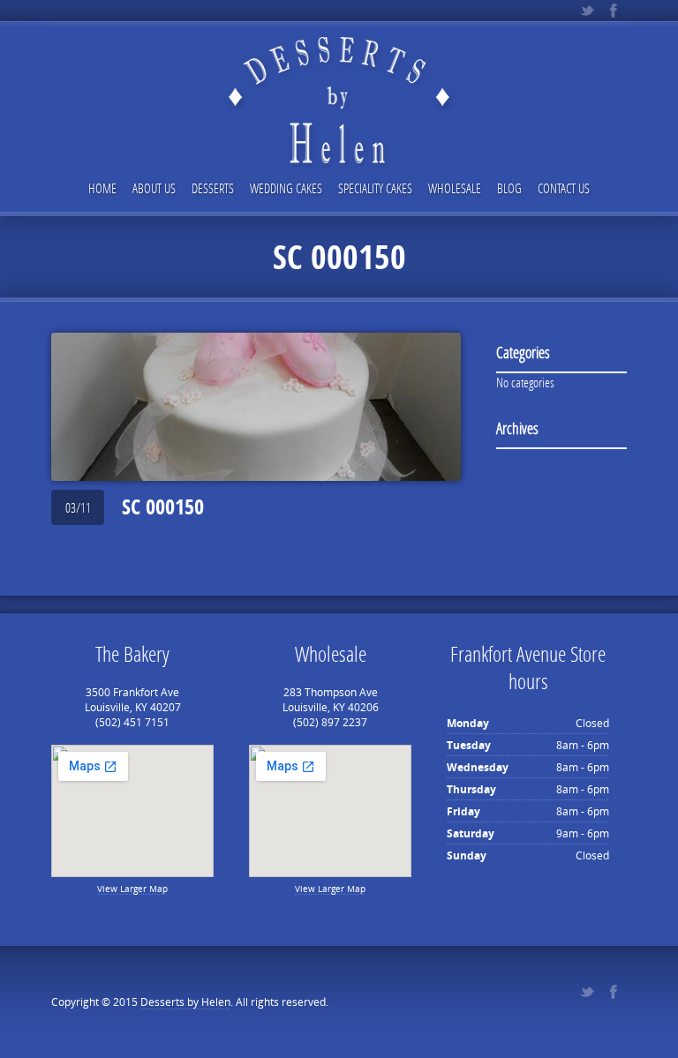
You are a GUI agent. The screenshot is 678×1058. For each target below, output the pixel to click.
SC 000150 (163, 506)
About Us (154, 188)
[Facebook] (613, 10)
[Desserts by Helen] (339, 85)
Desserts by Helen (185, 1001)
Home (102, 188)
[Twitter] (587, 10)
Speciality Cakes (375, 188)
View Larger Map (132, 888)
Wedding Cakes (286, 188)
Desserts (213, 188)
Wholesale (454, 188)
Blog (509, 188)
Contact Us (564, 188)
